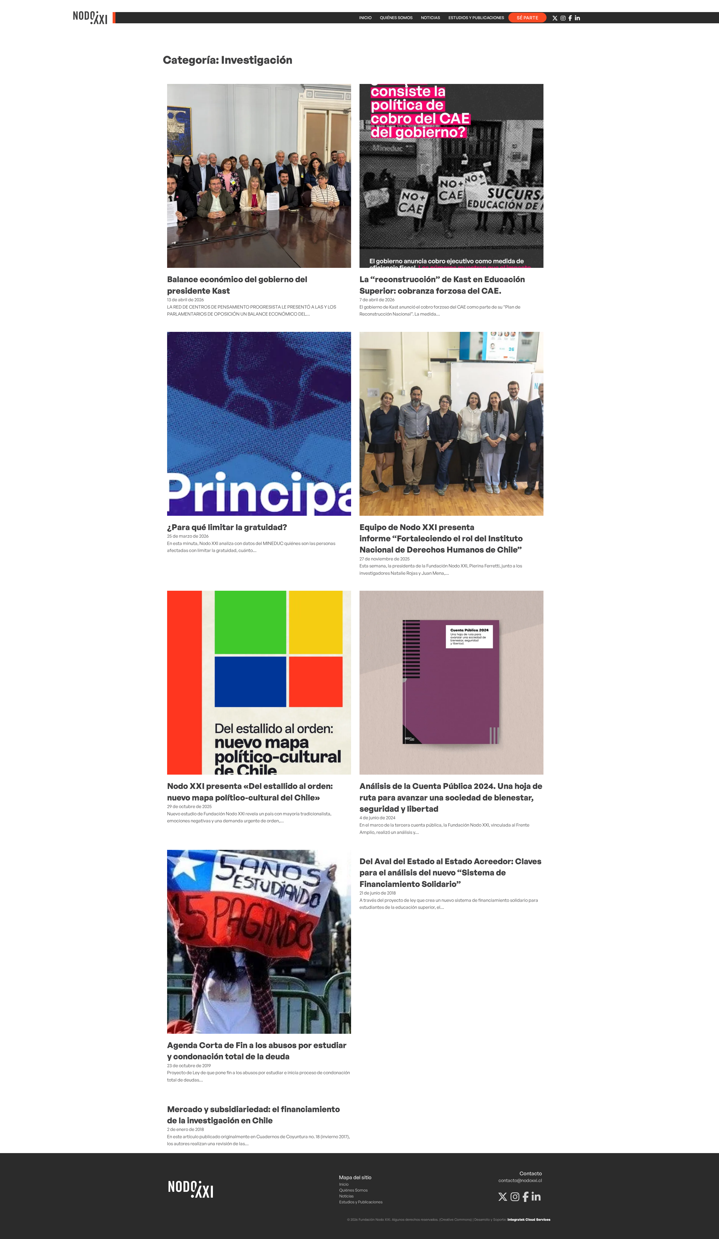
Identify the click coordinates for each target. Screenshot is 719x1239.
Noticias (430, 17)
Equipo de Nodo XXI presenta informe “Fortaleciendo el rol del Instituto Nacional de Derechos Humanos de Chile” (441, 538)
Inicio (365, 17)
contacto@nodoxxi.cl (520, 1180)
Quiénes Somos (396, 17)
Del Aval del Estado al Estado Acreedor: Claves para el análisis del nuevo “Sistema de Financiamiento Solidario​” (450, 872)
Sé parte (527, 17)
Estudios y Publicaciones (476, 17)
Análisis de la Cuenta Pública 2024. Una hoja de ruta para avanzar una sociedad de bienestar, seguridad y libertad (451, 797)
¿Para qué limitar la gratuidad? (227, 527)
